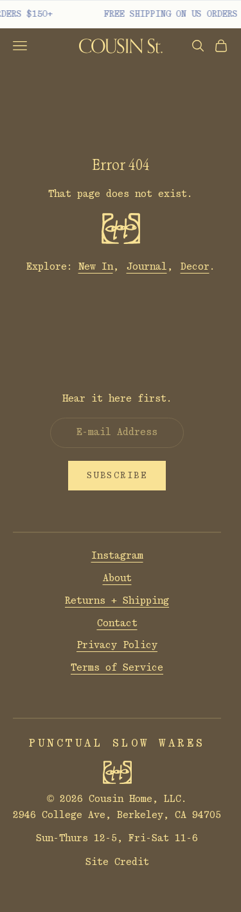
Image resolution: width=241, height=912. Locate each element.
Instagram (117, 556)
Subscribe (117, 475)
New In (95, 267)
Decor (195, 267)
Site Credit (117, 862)
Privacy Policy (116, 645)
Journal (147, 267)
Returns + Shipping (117, 601)
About (117, 578)
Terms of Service (117, 668)
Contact (117, 623)
